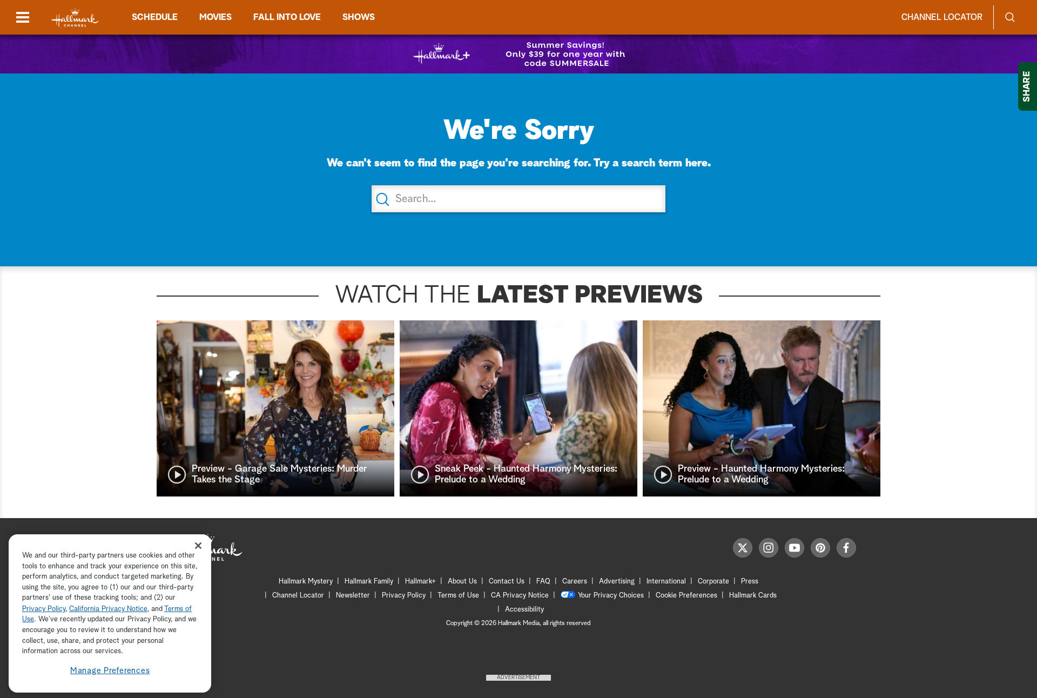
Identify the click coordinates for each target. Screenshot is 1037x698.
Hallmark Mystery (306, 581)
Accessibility (524, 609)
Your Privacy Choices (611, 595)
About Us (462, 581)
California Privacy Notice (108, 609)
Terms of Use (458, 595)
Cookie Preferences (686, 595)
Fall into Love (287, 17)
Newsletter (353, 595)
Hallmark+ (420, 581)
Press (749, 581)
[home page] (75, 17)
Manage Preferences (110, 671)
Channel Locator (941, 17)
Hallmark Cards (753, 595)
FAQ (543, 581)
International (666, 581)
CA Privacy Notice (520, 595)
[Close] (198, 545)
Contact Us (506, 581)
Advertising (617, 581)
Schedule (155, 17)
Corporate (713, 581)
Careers (574, 581)
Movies (215, 17)
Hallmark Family (369, 581)
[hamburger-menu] (22, 17)
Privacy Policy (404, 595)
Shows (358, 17)
